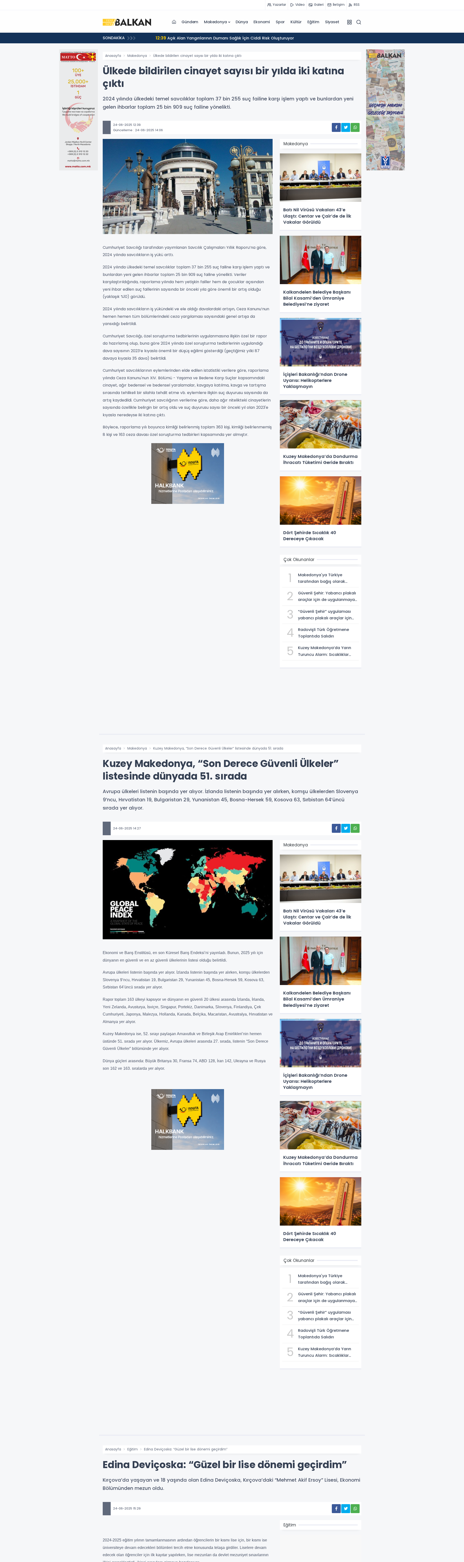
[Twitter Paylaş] (345, 127)
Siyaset (332, 22)
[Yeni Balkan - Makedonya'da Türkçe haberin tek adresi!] (127, 21)
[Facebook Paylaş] (336, 127)
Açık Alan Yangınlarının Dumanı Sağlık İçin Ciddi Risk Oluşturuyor (217, 38)
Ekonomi (262, 22)
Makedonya (215, 22)
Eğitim (313, 22)
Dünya (242, 22)
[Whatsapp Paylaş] (355, 127)
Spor (280, 22)
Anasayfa (113, 55)
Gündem (189, 22)
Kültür (296, 22)
